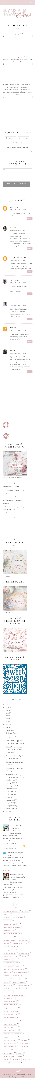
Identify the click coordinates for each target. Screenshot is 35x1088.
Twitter (25, 138)
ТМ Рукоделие (24, 1043)
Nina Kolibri (15, 280)
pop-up (6, 1063)
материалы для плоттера (11, 956)
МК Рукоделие (8, 966)
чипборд (19, 1053)
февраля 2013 (11, 806)
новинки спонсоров (18, 969)
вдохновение (7, 921)
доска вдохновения (9, 940)
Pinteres (18, 142)
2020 (6, 707)
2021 (6, 704)
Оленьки (17, 59)
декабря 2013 (10, 730)
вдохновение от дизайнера (11, 924)
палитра (16, 979)
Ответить (29, 218)
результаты (7, 988)
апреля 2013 (10, 800)
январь (20, 1056)
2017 (6, 716)
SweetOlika (22, 1077)
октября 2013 (10, 783)
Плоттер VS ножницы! (19, 982)
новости (15, 147)
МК (16, 959)
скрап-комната (8, 992)
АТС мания (25, 911)
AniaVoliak (15, 328)
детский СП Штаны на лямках (12, 933)
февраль (23, 1046)
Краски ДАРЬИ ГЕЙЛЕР (9, 950)
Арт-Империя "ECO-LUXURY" (11, 911)
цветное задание (8, 1053)
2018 (6, 713)
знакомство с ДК (24, 940)
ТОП (5, 1046)
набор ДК (6, 969)
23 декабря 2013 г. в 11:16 (17, 230)
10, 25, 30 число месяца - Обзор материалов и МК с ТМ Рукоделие (13, 509)
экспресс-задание (9, 1056)
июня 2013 (10, 794)
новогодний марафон (20, 972)
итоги (5, 946)
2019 (6, 710)
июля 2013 (10, 791)
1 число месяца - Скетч (11, 487)
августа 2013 (10, 789)
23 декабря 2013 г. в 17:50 (18, 331)
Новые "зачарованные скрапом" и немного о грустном (14, 749)
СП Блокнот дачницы (10, 1024)
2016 (6, 719)
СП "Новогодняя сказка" (11, 1017)
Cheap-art (15, 1059)
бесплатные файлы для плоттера (13, 917)
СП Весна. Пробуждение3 (10, 1027)
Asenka (13, 227)
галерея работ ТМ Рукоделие (12, 927)
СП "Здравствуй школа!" (10, 1008)
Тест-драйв (24, 1040)
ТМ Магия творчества (10, 1043)
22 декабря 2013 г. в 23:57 (18, 210)
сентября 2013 (11, 786)
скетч (23, 988)
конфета (13, 946)
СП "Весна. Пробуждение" (11, 1005)
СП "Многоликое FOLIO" (10, 1014)
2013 (6, 727)
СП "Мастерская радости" (11, 1011)
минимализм (7, 959)
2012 (6, 811)
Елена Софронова (18, 257)
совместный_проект (9, 1001)
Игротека (6, 943)
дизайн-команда (8, 937)
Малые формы (23, 950)
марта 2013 (10, 803)
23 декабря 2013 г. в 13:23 (18, 283)
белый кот (7, 914)
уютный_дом (13, 1046)
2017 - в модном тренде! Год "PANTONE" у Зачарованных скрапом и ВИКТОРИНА (12, 831)
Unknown (14, 207)
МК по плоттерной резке (11, 963)
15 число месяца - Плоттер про (13, 497)
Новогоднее (7, 972)
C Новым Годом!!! (12, 733)
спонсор (6, 1037)
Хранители (17, 1050)
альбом (12, 908)
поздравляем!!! (11, 737)
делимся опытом (9, 930)
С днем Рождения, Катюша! (15, 183)
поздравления (23, 147)
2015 (6, 722)
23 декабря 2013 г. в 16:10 (17, 305)
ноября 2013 (10, 780)
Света (16, 988)
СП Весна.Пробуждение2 (10, 1030)
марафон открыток (9, 953)
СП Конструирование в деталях (12, 1034)
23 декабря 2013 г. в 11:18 (17, 260)
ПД (23, 979)
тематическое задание (10, 1040)
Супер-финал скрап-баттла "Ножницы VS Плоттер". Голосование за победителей (14, 879)
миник (24, 956)
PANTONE (24, 1059)
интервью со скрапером (20, 943)
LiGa (12, 303)
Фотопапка (7, 1050)
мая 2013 (9, 797)
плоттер (6, 982)
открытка (6, 979)
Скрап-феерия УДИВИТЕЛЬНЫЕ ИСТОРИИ (14, 995)
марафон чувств (24, 953)
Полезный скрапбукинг (23, 985)
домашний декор (22, 937)
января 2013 (10, 808)
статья (14, 1037)
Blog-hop (6, 1059)
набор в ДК (19, 966)
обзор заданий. (17, 975)
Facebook (11, 138)
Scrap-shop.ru (15, 1063)
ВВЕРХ (19, 1071)
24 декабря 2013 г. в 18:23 (18, 353)
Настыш (13, 350)
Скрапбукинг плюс (9, 998)
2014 (6, 724)
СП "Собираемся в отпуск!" (11, 1021)
